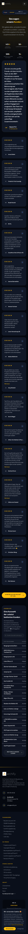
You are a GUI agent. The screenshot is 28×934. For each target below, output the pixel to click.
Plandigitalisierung (9, 831)
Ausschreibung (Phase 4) (10, 853)
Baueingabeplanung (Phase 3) (12, 850)
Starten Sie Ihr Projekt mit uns (13, 595)
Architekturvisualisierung (10, 867)
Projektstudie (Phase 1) (10, 845)
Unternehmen (6, 885)
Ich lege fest (20, 928)
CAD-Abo (6, 836)
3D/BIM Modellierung (9, 823)
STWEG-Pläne (7, 834)
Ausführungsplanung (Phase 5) (12, 856)
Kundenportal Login (8, 893)
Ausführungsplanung (9, 828)
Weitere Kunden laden (13, 752)
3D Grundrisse (7, 872)
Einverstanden (10, 928)
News (4, 891)
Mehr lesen (7, 383)
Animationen (7, 869)
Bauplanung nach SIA (9, 820)
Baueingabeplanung (9, 826)
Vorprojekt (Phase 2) (9, 848)
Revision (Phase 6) (9, 858)
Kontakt (4, 888)
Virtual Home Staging (9, 877)
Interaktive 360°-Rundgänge (12, 875)
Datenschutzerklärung (17, 924)
